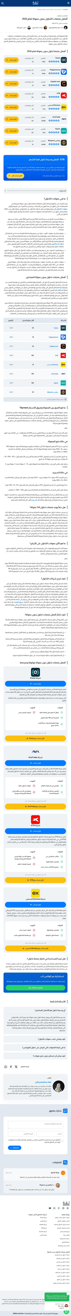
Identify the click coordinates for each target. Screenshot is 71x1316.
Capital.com (54, 346)
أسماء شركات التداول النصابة (62, 1224)
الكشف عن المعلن (62, 15)
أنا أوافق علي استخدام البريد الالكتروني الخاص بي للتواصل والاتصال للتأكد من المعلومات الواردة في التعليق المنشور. (34, 1141)
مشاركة (16, 1148)
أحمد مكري (35, 27)
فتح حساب (13, 60)
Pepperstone (53, 337)
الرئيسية (65, 9)
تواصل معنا (66, 1235)
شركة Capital (43, 1224)
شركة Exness (43, 1231)
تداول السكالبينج (58, 244)
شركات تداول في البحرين (63, 1262)
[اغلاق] (67, 1293)
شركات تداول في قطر (64, 1269)
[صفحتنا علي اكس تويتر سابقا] (68, 1208)
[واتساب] (6, 1067)
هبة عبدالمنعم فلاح (54, 27)
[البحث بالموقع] (2, 3)
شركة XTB (44, 1228)
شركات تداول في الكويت (63, 1265)
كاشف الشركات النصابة (63, 1228)
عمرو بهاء (19, 27)
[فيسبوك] (11, 1067)
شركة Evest (43, 1217)
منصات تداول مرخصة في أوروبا (61, 1283)
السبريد (34, 500)
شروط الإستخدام (65, 1231)
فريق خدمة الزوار (59, 1304)
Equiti (56, 383)
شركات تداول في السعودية (62, 1255)
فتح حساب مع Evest (36, 738)
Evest (56, 328)
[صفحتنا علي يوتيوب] (50, 1208)
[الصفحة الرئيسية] (35, 3)
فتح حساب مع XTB (37, 880)
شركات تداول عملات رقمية (62, 1217)
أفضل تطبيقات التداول (63, 1221)
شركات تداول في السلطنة (62, 1272)
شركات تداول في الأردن (63, 1276)
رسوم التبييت (18, 602)
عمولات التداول (61, 209)
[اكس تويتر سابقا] (16, 1067)
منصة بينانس (43, 1235)
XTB (56, 355)
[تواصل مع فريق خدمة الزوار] (66, 1311)
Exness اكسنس (52, 364)
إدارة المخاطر (58, 287)
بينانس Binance (52, 392)
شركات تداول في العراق (63, 1279)
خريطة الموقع (66, 1242)
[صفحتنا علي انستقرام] (63, 1208)
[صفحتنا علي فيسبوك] (59, 1208)
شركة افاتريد (43, 1221)
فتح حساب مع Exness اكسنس (36, 948)
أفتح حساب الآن (17, 176)
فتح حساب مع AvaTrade (37, 806)
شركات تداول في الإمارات (63, 1258)
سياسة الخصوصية (65, 1238)
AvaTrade (54, 374)
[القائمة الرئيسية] (68, 3)
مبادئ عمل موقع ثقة (64, 1245)
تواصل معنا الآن (37, 988)
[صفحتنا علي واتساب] (54, 1208)
